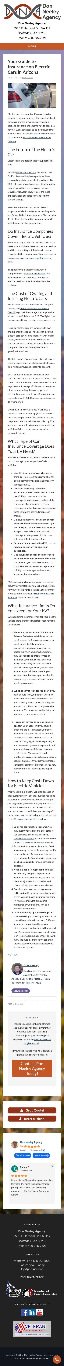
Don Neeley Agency (32, 12)
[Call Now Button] (57, 1360)
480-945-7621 (37, 38)
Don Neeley (31, 965)
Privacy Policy (33, 1358)
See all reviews (23, 1155)
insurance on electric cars (28, 819)
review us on (40, 1155)
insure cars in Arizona (34, 273)
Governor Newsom (26, 172)
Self (12, 339)
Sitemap (45, 1358)
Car (21, 1004)
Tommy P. (25, 1167)
